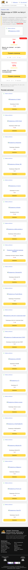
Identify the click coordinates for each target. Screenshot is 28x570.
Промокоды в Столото (14, 190)
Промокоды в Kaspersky (15, 147)
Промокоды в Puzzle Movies (14, 298)
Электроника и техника (6, 543)
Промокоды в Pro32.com (14, 493)
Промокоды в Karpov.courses (14, 406)
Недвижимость (17, 547)
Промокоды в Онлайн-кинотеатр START (14, 342)
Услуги (15, 543)
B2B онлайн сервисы (18, 549)
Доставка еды (4, 551)
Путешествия (4, 549)
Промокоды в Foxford (14, 104)
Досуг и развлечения (18, 542)
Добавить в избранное (11, 28)
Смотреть (14, 109)
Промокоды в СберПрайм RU (14, 428)
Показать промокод (14, 53)
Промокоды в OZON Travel (14, 125)
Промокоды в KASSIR (14, 363)
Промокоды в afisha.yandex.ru (14, 233)
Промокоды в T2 (14, 385)
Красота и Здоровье (5, 547)
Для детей (3, 550)
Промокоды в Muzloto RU (14, 450)
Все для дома (4, 545)
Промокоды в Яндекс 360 (14, 168)
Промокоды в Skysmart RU (14, 277)
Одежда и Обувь (4, 546)
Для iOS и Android (18, 545)
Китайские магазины (5, 542)
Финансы (16, 546)
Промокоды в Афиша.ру (15, 471)
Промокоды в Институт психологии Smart (14, 320)
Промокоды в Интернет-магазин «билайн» (15, 255)
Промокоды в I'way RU (14, 515)
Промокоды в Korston (14, 212)
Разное (15, 550)
